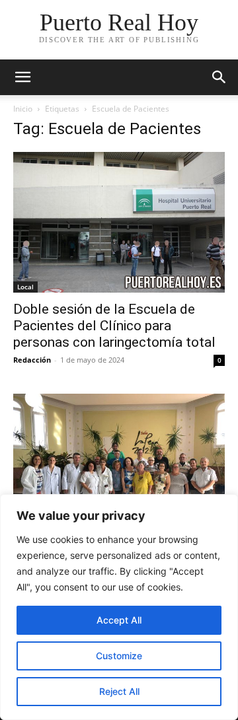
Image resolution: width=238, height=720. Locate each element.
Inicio (22, 108)
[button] (22, 77)
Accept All (119, 620)
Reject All (119, 691)
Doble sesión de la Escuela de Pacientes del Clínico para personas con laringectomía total (114, 325)
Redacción (32, 360)
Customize (119, 655)
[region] (119, 607)
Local (25, 286)
